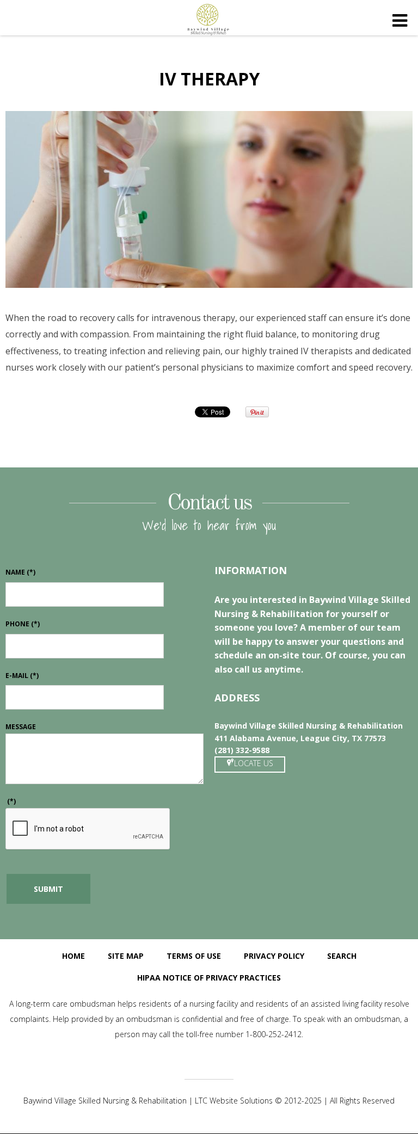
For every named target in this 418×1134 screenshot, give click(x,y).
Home (73, 956)
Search (341, 956)
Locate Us (253, 763)
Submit (48, 889)
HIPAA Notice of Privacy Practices (209, 977)
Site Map (126, 956)
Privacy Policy (274, 956)
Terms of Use (194, 956)
